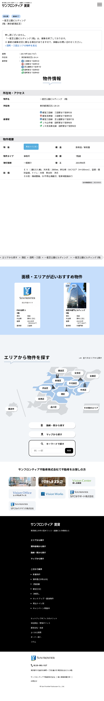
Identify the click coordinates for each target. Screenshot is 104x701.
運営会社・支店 (37, 627)
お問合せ (34, 681)
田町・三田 (35, 257)
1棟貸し (36, 593)
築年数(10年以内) (40, 579)
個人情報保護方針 (64, 677)
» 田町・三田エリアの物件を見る (21, 45)
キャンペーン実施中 (41, 608)
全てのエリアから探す (92, 358)
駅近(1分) (37, 589)
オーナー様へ (36, 637)
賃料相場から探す (38, 546)
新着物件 (36, 574)
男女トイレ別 (31, 146)
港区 (24, 257)
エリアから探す (9, 257)
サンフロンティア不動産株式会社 (43, 677)
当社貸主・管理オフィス (40, 623)
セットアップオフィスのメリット (44, 618)
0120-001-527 (40, 665)
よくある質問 (36, 632)
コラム (33, 641)
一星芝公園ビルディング (56, 257)
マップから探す (37, 558)
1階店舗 (36, 584)
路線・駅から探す (38, 552)
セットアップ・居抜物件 (43, 598)
